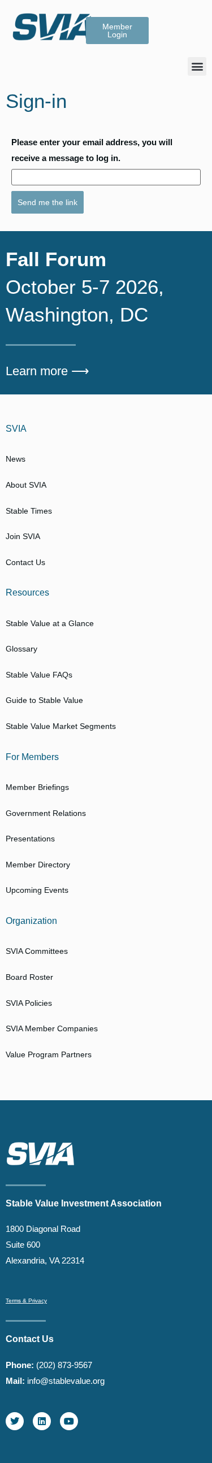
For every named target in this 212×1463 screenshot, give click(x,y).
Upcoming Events (37, 890)
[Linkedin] (42, 1421)
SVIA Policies (29, 1003)
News (15, 458)
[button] (197, 66)
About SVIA (26, 484)
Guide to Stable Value (44, 700)
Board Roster (29, 977)
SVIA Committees (37, 951)
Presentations (30, 838)
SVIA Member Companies (52, 1028)
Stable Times (29, 510)
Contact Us (25, 562)
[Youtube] (69, 1421)
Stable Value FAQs (39, 674)
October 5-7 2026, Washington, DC (85, 286)
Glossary (21, 648)
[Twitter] (15, 1421)
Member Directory (38, 864)
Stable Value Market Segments (61, 726)
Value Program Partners (49, 1054)
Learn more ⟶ (47, 371)
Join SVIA (23, 536)
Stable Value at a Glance (50, 623)
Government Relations (46, 813)
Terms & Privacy (26, 1300)
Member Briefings (37, 787)
